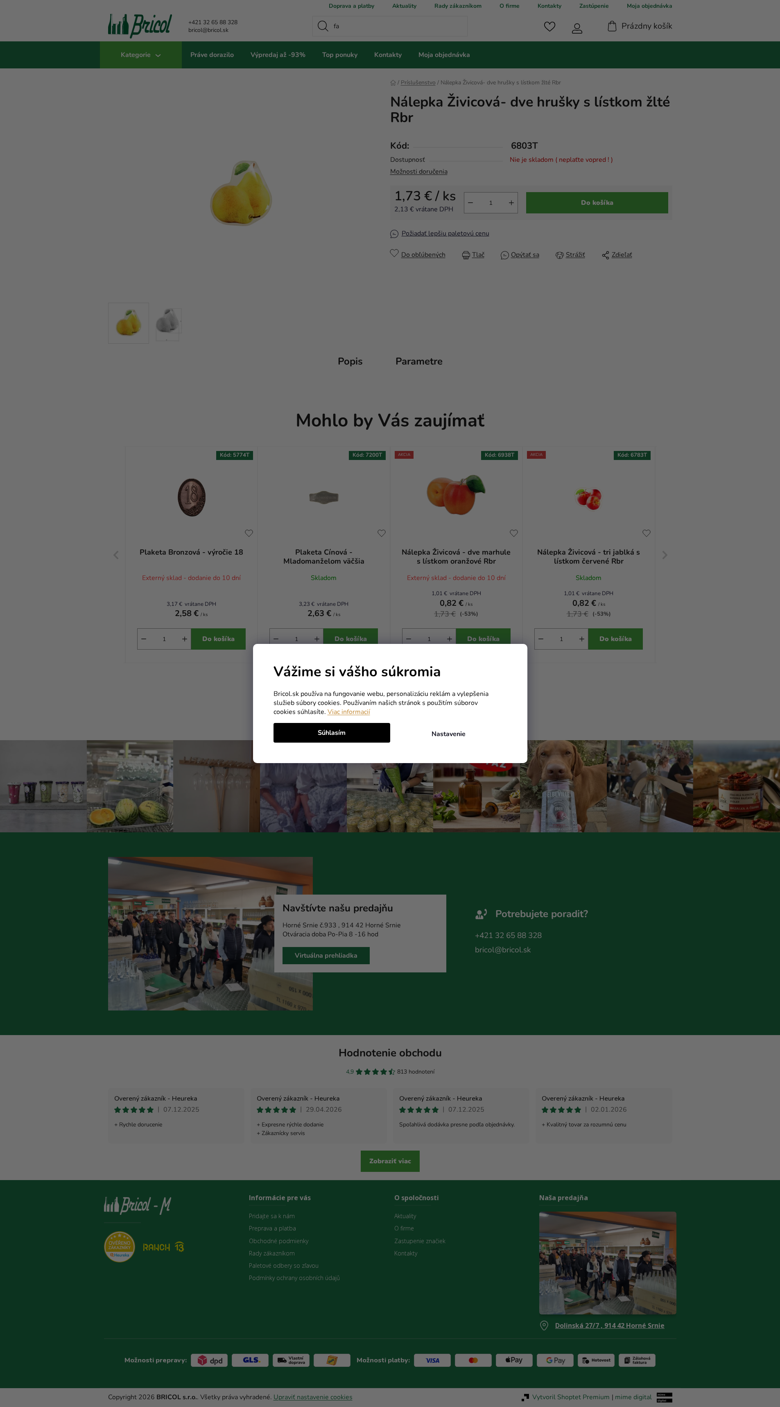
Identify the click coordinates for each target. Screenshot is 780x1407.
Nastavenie (449, 734)
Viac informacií (349, 711)
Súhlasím (332, 732)
